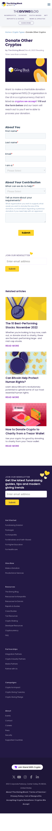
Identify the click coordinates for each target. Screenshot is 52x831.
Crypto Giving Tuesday (15, 692)
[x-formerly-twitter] (14, 777)
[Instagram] (25, 777)
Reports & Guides (15, 19)
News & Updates (37, 19)
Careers (8, 725)
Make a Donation (12, 568)
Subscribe (26, 23)
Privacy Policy (17, 796)
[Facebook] (31, 777)
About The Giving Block (17, 792)
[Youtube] (19, 777)
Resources (10, 587)
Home (8, 32)
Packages (9, 530)
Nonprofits (10, 15)
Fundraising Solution (14, 525)
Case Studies (11, 611)
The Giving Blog (12, 592)
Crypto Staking (11, 621)
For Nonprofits (11, 535)
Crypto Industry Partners (15, 659)
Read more (12, 345)
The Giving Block (16, 50)
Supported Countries (14, 740)
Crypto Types (18, 32)
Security (8, 735)
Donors (22, 15)
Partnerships (11, 649)
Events (8, 716)
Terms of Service (37, 792)
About (8, 711)
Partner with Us (11, 669)
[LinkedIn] (37, 777)
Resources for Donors (14, 601)
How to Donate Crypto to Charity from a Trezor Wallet (25, 431)
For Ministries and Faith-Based (18, 539)
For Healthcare (11, 549)
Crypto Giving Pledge (14, 697)
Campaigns (10, 682)
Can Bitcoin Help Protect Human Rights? (22, 380)
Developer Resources (14, 625)
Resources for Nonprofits (15, 596)
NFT (46, 15)
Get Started (10, 520)
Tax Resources (11, 616)
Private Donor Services (14, 573)
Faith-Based (35, 15)
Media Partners (11, 664)
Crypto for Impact (12, 687)
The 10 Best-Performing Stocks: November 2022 (22, 325)
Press (7, 730)
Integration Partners (13, 654)
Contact (8, 720)
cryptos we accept (25, 101)
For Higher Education (14, 544)
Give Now (9, 563)
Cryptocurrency (11, 630)
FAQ (6, 635)
